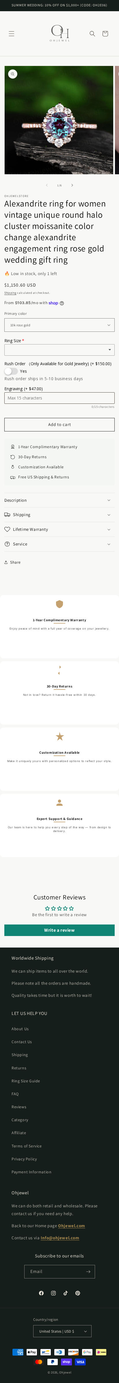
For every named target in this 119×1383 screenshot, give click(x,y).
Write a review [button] (59, 930)
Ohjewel (65, 1372)
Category (20, 1119)
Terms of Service (27, 1146)
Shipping (10, 293)
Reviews (19, 1106)
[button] (11, 33)
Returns (19, 1068)
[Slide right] (72, 185)
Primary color (15, 313)
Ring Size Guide (26, 1080)
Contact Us (22, 1041)
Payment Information (31, 1171)
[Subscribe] (88, 1271)
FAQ (15, 1093)
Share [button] (15, 562)
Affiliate (19, 1132)
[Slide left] (46, 185)
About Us (20, 1028)
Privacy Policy (24, 1159)
